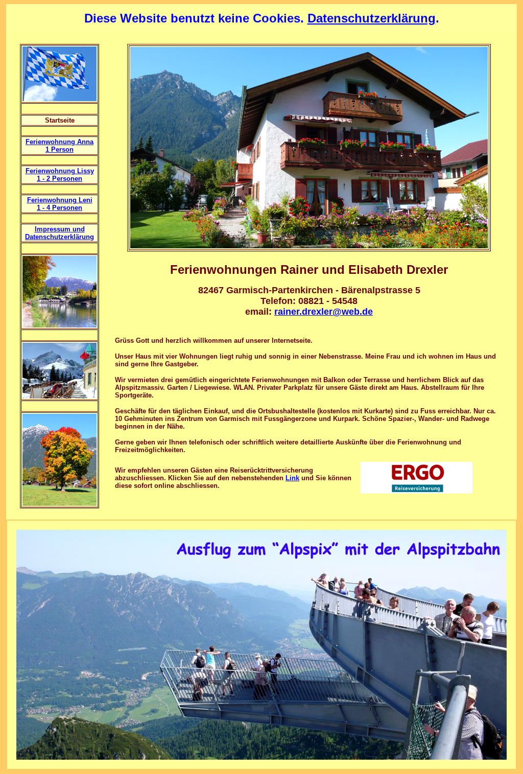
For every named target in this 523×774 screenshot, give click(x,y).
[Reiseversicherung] (417, 490)
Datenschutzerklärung (371, 18)
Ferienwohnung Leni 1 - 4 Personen (59, 204)
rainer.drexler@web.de (323, 312)
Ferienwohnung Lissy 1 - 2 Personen (60, 174)
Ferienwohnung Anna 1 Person (59, 145)
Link (292, 478)
